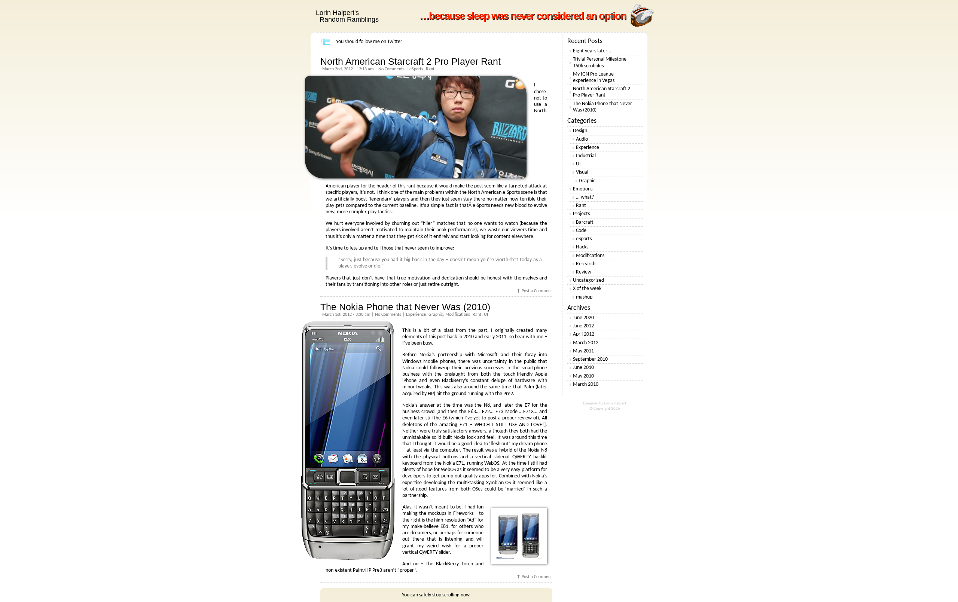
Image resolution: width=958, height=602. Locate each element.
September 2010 (590, 359)
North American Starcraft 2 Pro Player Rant (410, 61)
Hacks (582, 247)
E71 (463, 425)
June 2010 (583, 367)
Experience (416, 314)
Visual (582, 172)
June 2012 (583, 326)
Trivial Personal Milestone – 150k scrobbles (601, 62)
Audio (582, 139)
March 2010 (585, 384)
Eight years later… (592, 51)
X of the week (587, 288)
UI (486, 314)
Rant (430, 69)
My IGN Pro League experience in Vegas (593, 77)
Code (581, 230)
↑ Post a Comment (534, 291)
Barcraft (585, 222)
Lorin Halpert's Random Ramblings (347, 16)
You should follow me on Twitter (369, 42)
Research (585, 264)
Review (583, 272)
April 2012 (583, 334)
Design (580, 131)
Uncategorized (588, 280)
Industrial (586, 156)
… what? (585, 197)
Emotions (582, 189)
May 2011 (583, 351)
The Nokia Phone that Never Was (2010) (405, 307)
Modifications (457, 314)
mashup (584, 297)
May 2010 (583, 376)
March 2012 (585, 343)
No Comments (391, 69)
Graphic (435, 314)
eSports (416, 69)
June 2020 (583, 318)
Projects (581, 214)
